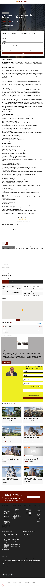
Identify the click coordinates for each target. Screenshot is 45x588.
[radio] (19, 219)
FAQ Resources (30, 585)
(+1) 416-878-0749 (8, 569)
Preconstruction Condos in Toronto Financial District (11, 535)
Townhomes (39, 520)
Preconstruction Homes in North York (7, 522)
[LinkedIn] (12, 574)
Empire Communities (8, 351)
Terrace (16, 513)
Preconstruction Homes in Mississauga (7, 515)
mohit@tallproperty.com (9, 570)
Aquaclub (17, 509)
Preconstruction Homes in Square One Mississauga (12, 545)
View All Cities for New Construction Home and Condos (6, 526)
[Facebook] (3, 574)
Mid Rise (38, 518)
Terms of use (27, 582)
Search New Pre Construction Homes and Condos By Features (16, 517)
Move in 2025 (28, 512)
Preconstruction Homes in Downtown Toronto (11, 540)
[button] (22, 309)
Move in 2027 (28, 515)
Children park (17, 510)
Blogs (9, 582)
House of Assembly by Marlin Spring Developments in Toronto (11, 458)
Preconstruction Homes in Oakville (7, 519)
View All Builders (26, 534)
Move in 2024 (28, 510)
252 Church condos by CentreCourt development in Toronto (10, 480)
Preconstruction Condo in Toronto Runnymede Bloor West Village (11, 537)
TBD (26, 507)
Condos (38, 510)
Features (13, 281)
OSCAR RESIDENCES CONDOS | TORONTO (32, 438)
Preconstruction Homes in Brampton (7, 512)
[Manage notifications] (3, 585)
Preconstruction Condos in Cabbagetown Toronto (12, 542)
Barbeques (17, 507)
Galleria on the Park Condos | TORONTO (10, 438)
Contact (21, 582)
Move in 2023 (28, 509)
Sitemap (33, 582)
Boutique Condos (38, 508)
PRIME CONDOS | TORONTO (31, 418)
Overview (5, 281)
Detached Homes (39, 512)
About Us (37, 585)
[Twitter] (6, 574)
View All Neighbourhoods (6, 549)
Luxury (38, 517)
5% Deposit (15, 224)
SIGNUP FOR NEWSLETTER (33, 496)
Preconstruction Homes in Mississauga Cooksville (12, 547)
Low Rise (38, 515)
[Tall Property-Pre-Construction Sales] (22, 1)
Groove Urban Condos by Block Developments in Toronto (32, 458)
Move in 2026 (28, 513)
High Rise (38, 514)
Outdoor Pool (17, 512)
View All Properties (6, 362)
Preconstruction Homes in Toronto (7, 508)
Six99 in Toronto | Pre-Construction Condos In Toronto (33, 479)
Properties (15, 582)
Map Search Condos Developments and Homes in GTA (16, 585)
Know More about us (12, 563)
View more (40, 326)
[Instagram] (9, 574)
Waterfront (39, 521)
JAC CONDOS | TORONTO (9, 418)
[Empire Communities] (22, 343)
